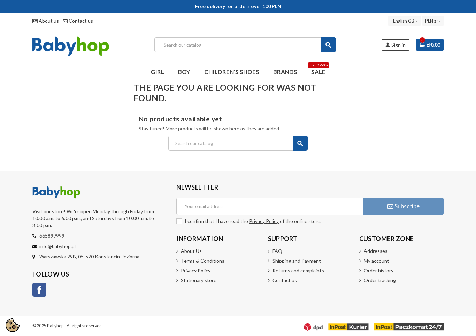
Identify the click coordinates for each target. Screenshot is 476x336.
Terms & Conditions (202, 261)
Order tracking (380, 280)
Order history (378, 270)
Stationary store (198, 280)
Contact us (80, 21)
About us (48, 21)
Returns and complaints (298, 270)
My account (376, 261)
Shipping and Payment (296, 261)
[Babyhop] (70, 44)
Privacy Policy (264, 221)
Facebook (39, 290)
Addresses (375, 251)
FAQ (277, 251)
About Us (191, 251)
